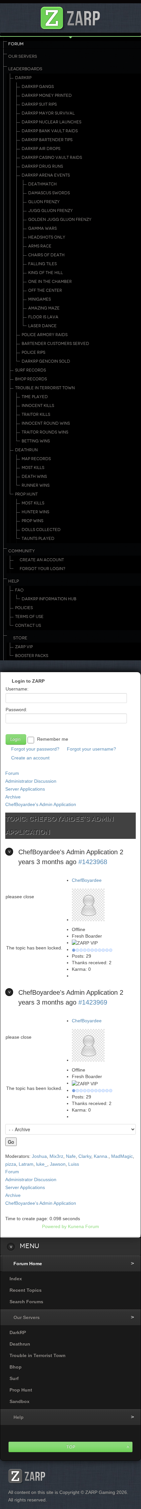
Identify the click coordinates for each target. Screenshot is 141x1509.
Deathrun (26, 450)
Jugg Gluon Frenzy (50, 210)
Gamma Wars (42, 228)
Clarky (84, 1156)
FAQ (19, 590)
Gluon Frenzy (44, 202)
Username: (17, 688)
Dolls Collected (41, 529)
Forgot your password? (35, 749)
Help (13, 581)
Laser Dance (42, 326)
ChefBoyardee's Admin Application (40, 804)
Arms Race (39, 246)
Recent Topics (26, 1290)
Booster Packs (31, 655)
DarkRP (23, 77)
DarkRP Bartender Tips (47, 140)
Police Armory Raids (45, 334)
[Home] (70, 16)
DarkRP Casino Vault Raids (52, 157)
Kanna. (101, 1156)
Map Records (36, 459)
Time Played (35, 396)
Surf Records (30, 370)
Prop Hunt (26, 494)
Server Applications (25, 789)
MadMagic (122, 1156)
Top (70, 1446)
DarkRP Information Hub (49, 599)
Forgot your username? (91, 749)
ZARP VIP (24, 647)
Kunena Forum (83, 1226)
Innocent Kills (38, 405)
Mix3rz (56, 1156)
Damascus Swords (49, 193)
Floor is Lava (43, 317)
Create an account (30, 757)
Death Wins (34, 476)
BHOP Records (31, 379)
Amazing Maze (44, 308)
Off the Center (45, 290)
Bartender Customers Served (55, 343)
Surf (14, 1378)
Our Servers (22, 56)
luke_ (41, 1164)
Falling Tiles (42, 264)
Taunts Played (38, 538)
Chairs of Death (46, 255)
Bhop (16, 1367)
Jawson (58, 1164)
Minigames (39, 299)
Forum (16, 44)
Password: (16, 709)
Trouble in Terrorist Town (45, 388)
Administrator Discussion (30, 781)
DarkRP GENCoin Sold (46, 361)
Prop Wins (32, 521)
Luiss (73, 1164)
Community (21, 551)
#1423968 (92, 861)
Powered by (54, 1226)
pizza (10, 1164)
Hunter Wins (35, 512)
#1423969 (92, 1002)
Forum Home (27, 1263)
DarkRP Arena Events (46, 175)
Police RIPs (33, 352)
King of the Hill (45, 272)
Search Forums (26, 1301)
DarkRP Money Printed (47, 95)
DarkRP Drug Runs (42, 166)
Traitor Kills (36, 414)
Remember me (52, 739)
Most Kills (33, 467)
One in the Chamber (50, 281)
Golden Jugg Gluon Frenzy (59, 219)
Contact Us (28, 625)
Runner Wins (36, 485)
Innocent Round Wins (46, 423)
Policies (24, 608)
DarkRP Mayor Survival (48, 113)
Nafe (71, 1156)
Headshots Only (46, 237)
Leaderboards (25, 69)
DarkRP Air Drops (41, 148)
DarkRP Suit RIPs (39, 104)
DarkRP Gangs (38, 86)
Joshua (39, 1156)
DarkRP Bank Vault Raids (50, 131)
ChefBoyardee (87, 880)
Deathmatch (42, 184)
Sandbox (20, 1401)
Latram (26, 1164)
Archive (13, 796)
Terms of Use (29, 616)
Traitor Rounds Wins (45, 432)
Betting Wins (36, 441)
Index (16, 1278)
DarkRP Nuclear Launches (51, 122)
